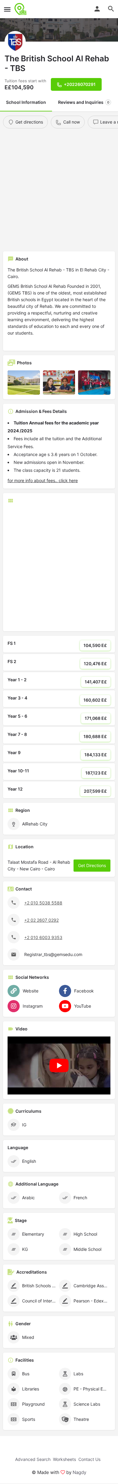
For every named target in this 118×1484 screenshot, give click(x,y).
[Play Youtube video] (59, 1065)
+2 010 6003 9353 (43, 937)
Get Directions (92, 865)
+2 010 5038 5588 (43, 902)
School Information (26, 102)
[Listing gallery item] (24, 382)
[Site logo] (21, 9)
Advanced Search (33, 1459)
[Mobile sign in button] (97, 9)
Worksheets (64, 1459)
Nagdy (79, 1472)
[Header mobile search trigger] (111, 9)
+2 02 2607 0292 (41, 920)
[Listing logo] (15, 41)
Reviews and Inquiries (83, 102)
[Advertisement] (59, 190)
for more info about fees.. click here (43, 480)
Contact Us (89, 1459)
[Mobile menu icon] (7, 9)
